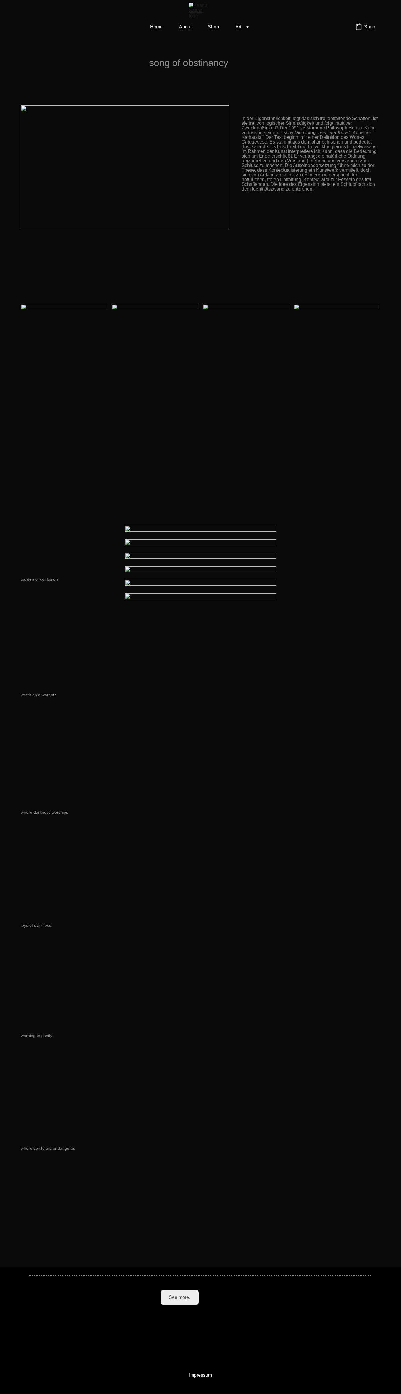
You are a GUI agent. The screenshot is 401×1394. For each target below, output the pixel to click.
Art (238, 26)
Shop (213, 26)
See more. (179, 1297)
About (185, 26)
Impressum (200, 1375)
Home (156, 26)
